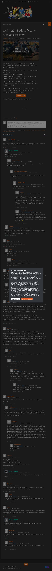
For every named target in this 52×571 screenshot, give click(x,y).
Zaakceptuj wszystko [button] (27, 299)
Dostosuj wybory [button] (16, 299)
